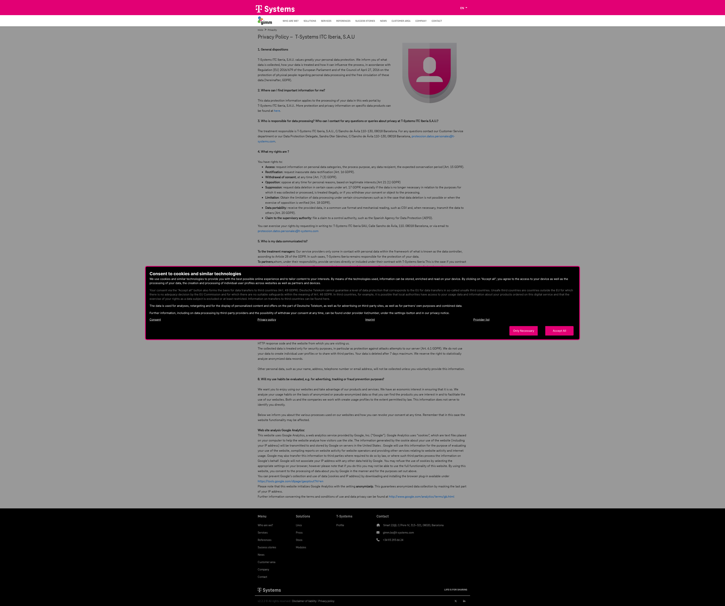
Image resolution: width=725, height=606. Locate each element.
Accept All (559, 331)
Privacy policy (267, 319)
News (383, 21)
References (343, 21)
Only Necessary (523, 331)
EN (462, 8)
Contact (437, 21)
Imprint (370, 319)
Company (421, 21)
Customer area (401, 21)
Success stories (365, 21)
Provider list (481, 319)
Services (326, 21)
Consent (155, 319)
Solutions (310, 21)
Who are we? (290, 21)
